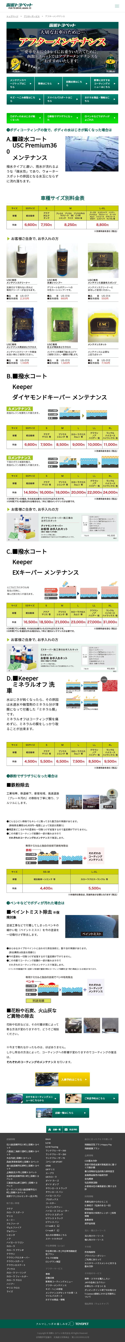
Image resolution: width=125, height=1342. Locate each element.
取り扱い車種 (13, 1203)
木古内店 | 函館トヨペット (19, 1157)
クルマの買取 (52, 1257)
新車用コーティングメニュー (59, 1281)
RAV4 (48, 1139)
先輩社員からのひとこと (96, 1201)
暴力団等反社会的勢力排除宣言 (99, 1171)
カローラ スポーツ (15, 1212)
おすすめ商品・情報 (55, 1299)
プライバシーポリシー (95, 1255)
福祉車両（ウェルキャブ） (97, 1303)
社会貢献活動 (91, 1182)
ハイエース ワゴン (15, 1242)
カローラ (11, 1246)
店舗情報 (11, 1139)
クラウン (11, 1253)
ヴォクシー (12, 1231)
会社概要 (89, 1178)
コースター (51, 1203)
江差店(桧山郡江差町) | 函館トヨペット (22, 1184)
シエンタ (11, 1234)
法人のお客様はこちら (56, 1234)
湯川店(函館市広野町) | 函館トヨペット (23, 1167)
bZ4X (48, 1142)
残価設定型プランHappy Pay (98, 1144)
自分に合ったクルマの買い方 (98, 1139)
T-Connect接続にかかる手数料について (100, 1295)
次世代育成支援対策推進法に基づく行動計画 (100, 1166)
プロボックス (52, 1199)
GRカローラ (51, 1176)
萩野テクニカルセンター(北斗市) (22, 1196)
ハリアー (11, 1283)
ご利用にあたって (93, 1259)
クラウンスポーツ (15, 1261)
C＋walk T (50, 1230)
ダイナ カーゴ (52, 1180)
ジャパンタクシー (54, 1207)
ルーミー (11, 1219)
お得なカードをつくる (95, 1286)
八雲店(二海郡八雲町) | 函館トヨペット (23, 1153)
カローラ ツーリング (16, 1272)
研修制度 (89, 1209)
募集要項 (89, 1219)
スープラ (50, 1173)
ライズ (10, 1291)
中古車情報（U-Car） (56, 1245)
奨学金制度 (90, 1223)
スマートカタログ (54, 1238)
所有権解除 (90, 1252)
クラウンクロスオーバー (18, 1257)
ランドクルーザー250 (56, 1154)
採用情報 (89, 1196)
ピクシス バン (52, 1221)
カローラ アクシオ (15, 1250)
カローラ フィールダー (17, 1276)
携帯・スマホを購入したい (98, 1278)
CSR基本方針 (91, 1160)
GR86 (48, 1165)
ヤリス (10, 1216)
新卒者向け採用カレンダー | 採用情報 (100, 1214)
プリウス (11, 1268)
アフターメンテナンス (56, 1285)
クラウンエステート (16, 1264)
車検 (48, 1273)
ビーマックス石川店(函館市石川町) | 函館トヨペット (22, 1191)
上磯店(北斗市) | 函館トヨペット (22, 1172)
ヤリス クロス (13, 1287)
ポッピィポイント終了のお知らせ (100, 1290)
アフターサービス (54, 1268)
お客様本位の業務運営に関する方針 (100, 1188)
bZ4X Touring (52, 1146)
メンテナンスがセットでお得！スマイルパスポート (61, 1294)
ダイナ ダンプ (52, 1184)
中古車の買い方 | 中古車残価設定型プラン (61, 1252)
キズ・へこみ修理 (54, 1289)
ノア (9, 1238)
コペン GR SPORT (54, 1161)
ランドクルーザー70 (55, 1157)
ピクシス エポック (54, 1214)
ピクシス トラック (54, 1218)
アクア (10, 1208)
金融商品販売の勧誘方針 (96, 1175)
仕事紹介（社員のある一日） (99, 1205)
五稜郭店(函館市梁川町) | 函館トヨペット (23, 1177)
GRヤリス (50, 1169)
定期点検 (50, 1277)
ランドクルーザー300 (56, 1150)
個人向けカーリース (94, 1239)
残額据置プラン (92, 1148)
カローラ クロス (14, 1280)
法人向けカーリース (94, 1235)
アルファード (13, 1223)
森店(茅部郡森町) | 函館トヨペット (23, 1161)
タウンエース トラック (56, 1188)
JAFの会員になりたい (95, 1282)
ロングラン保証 (53, 1261)
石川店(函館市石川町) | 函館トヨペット (23, 1146)
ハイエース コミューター (57, 1210)
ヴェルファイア (14, 1227)
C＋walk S (50, 1225)
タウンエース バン (54, 1191)
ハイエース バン (53, 1195)
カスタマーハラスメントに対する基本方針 (100, 1265)
